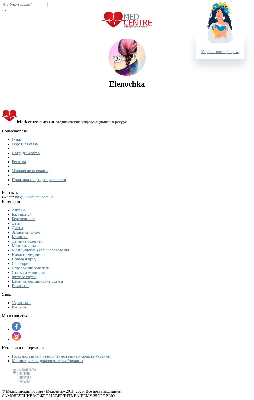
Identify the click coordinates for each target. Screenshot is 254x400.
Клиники (20, 237)
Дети (16, 223)
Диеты (17, 228)
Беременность (23, 219)
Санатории (21, 263)
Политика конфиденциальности (39, 180)
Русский (19, 307)
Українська (21, 303)
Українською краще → (220, 52)
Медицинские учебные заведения (40, 250)
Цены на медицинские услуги (37, 281)
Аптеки (18, 210)
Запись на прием (26, 232)
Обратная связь (25, 144)
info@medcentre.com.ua (34, 197)
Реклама (19, 162)
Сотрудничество (26, 153)
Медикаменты (24, 246)
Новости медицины (28, 254)
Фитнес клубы (24, 277)
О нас (17, 139)
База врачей (22, 214)
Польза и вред (24, 259)
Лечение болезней (27, 241)
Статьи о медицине (28, 272)
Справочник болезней (30, 268)
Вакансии (20, 286)
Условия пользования (30, 171)
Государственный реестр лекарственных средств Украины (61, 356)
